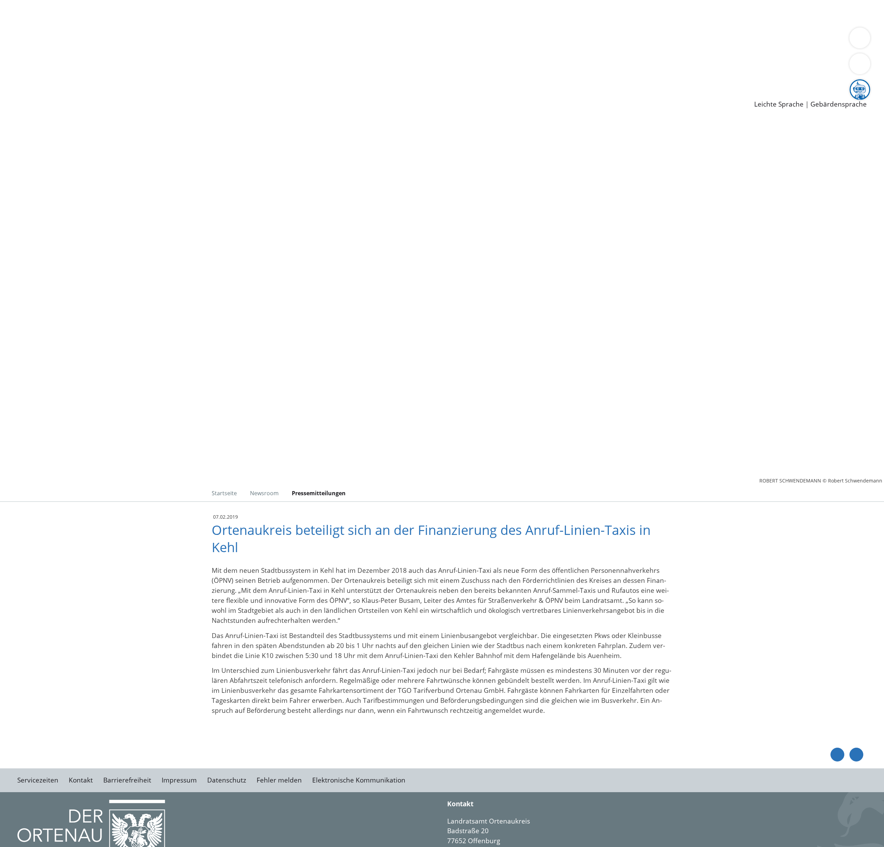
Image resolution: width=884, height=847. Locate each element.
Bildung (192, 40)
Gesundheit (372, 13)
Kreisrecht (127, 57)
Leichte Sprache (779, 104)
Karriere (13, 66)
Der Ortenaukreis (46, 40)
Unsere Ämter (22, 22)
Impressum (179, 780)
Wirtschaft (336, 13)
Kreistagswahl (166, 57)
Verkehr (139, 13)
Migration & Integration (213, 13)
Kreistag (12, 49)
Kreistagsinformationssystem (64, 57)
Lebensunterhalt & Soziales (83, 13)
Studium (168, 75)
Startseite (224, 493)
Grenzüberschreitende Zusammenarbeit (634, 40)
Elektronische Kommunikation (358, 780)
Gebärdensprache (838, 104)
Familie (164, 13)
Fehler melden (279, 780)
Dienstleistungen (26, 4)
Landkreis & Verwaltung (37, 31)
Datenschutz (226, 780)
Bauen (29, 13)
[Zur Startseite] (72, 177)
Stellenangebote (44, 75)
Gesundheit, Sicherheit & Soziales (127, 40)
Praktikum (198, 75)
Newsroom (16, 84)
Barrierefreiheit (127, 780)
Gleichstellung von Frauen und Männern (506, 40)
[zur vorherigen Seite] (837, 754)
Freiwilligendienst (243, 75)
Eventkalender (93, 75)
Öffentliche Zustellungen (119, 93)
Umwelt (404, 13)
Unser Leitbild (294, 75)
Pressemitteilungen (49, 93)
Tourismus (361, 40)
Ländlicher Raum (277, 40)
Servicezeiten (37, 780)
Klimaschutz (324, 40)
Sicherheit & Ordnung (285, 13)
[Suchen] (859, 63)
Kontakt (81, 780)
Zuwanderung (227, 40)
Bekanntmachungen (410, 40)
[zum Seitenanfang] (856, 754)
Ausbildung (135, 75)
